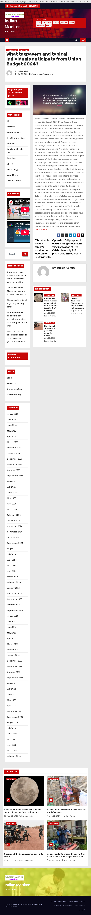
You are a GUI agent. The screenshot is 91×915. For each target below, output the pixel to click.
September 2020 (15, 717)
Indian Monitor (17, 885)
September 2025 (15, 475)
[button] (76, 40)
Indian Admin (23, 71)
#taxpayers (47, 74)
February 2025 (14, 515)
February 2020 (14, 756)
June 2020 (12, 733)
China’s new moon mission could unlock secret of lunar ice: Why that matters (51, 304)
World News (24, 50)
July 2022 (11, 689)
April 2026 (11, 436)
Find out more (41, 229)
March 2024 (12, 576)
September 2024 (15, 543)
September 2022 (15, 677)
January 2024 (13, 588)
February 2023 (13, 649)
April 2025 (11, 503)
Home (53, 901)
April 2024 (11, 571)
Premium (11, 158)
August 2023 (12, 616)
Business (11, 126)
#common (36, 74)
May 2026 (11, 431)
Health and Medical (16, 138)
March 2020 (12, 750)
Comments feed (14, 389)
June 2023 (11, 627)
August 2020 (12, 722)
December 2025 (14, 459)
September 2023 (15, 610)
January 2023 (13, 655)
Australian (40, 25)
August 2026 (12, 414)
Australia (64, 22)
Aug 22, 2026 (49, 313)
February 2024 (14, 582)
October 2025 (13, 470)
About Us (82, 910)
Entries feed (12, 383)
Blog (9, 121)
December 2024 (14, 526)
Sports (10, 163)
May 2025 (11, 498)
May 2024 (11, 565)
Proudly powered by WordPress (17, 904)
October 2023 (13, 604)
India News (12, 143)
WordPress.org (14, 394)
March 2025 (12, 509)
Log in (9, 377)
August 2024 (13, 548)
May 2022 (11, 700)
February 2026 (14, 447)
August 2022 (12, 683)
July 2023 (11, 621)
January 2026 (13, 453)
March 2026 (12, 442)
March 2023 (12, 644)
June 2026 (12, 425)
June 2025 (12, 492)
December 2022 (14, 661)
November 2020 (14, 711)
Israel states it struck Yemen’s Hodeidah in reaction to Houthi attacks (43, 249)
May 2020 (11, 739)
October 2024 (13, 537)
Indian (48, 25)
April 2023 (11, 638)
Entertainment (12, 50)
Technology (12, 169)
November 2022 (14, 666)
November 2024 (14, 531)
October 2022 (13, 672)
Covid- (56, 22)
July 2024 (11, 554)
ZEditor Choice (14, 180)
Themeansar (12, 907)
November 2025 (14, 464)
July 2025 (11, 487)
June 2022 (11, 694)
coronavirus (47, 22)
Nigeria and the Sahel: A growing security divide (17, 303)
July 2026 (11, 419)
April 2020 (11, 745)
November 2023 (14, 599)
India (39, 22)
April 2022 (11, 705)
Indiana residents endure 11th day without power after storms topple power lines (17, 319)
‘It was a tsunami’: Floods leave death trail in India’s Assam (16, 291)
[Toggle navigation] (71, 40)
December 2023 (14, 593)
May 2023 (11, 633)
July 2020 (11, 728)
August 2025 (12, 481)
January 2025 (13, 520)
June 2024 (12, 560)
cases (72, 22)
